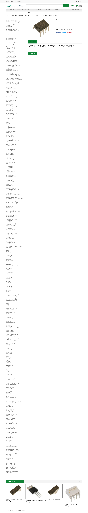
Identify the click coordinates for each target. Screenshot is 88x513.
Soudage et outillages (56, 10)
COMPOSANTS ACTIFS (29, 15)
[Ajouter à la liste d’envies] (57, 26)
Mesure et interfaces (21, 9)
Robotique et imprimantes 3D (48, 10)
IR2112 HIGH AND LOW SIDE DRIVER (14, 499)
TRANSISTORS (38, 15)
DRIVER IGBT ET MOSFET (47, 15)
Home (7, 15)
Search (66, 5)
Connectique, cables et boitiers (39, 10)
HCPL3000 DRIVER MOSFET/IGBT (71, 504)
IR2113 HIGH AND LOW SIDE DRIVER (52, 499)
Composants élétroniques (17, 15)
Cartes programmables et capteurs (30, 10)
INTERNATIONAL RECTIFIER (37, 58)
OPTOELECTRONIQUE (75, 9)
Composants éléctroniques (11, 10)
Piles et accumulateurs (66, 10)
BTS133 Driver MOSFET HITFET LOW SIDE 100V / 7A (34, 500)
